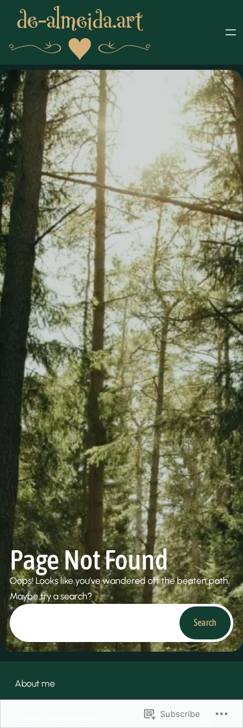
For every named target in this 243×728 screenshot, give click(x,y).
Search (205, 622)
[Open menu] (230, 32)
